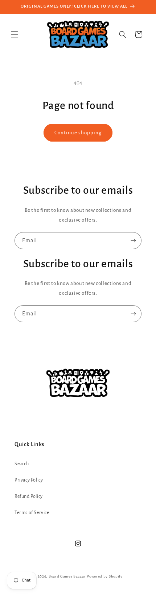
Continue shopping (78, 132)
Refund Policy (29, 496)
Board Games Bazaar (67, 576)
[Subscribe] (133, 240)
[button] (14, 34)
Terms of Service (32, 512)
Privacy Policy (29, 480)
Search (22, 463)
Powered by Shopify (105, 576)
